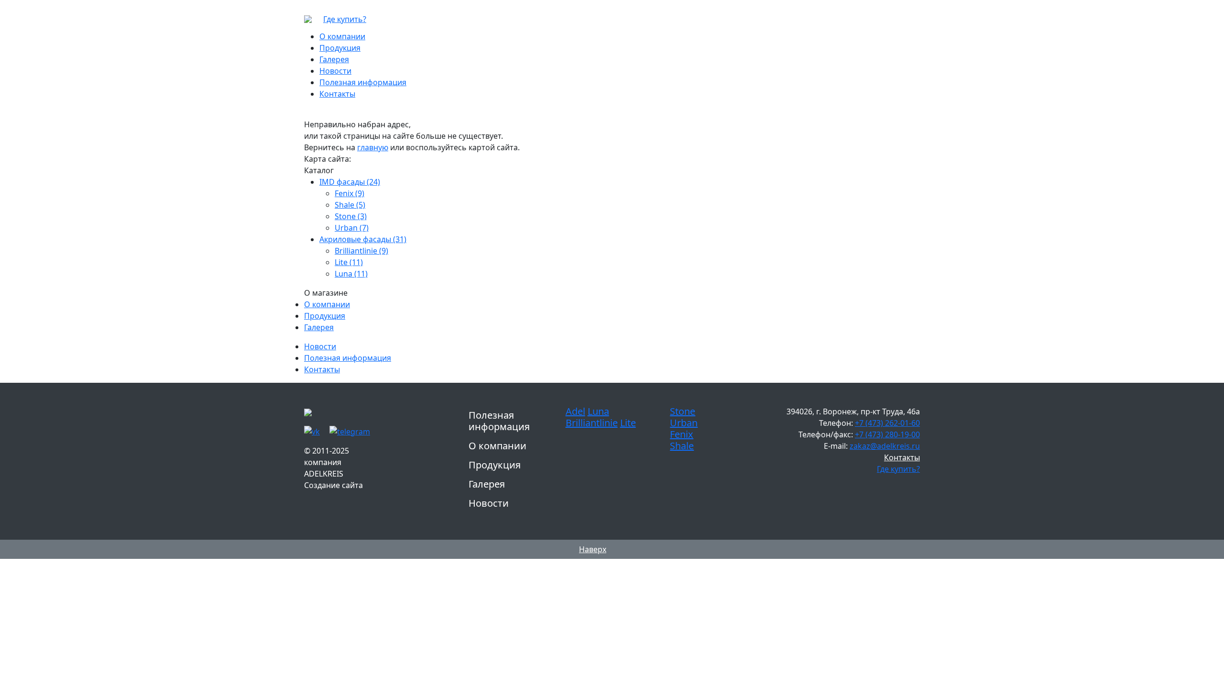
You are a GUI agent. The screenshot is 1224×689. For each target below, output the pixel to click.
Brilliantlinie (592, 422)
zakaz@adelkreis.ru (885, 446)
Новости (320, 346)
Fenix (681, 434)
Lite (628, 422)
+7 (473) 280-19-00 (887, 434)
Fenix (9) (349, 193)
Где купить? (344, 19)
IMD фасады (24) (349, 182)
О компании (327, 304)
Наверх (592, 549)
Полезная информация (347, 358)
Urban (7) (352, 227)
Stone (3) (351, 216)
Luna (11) (351, 273)
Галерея (319, 327)
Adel (575, 411)
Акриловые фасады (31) (362, 239)
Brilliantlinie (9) (361, 250)
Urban (684, 422)
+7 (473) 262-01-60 (887, 423)
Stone (682, 411)
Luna (598, 411)
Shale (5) (350, 205)
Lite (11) (349, 262)
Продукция (324, 316)
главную (372, 147)
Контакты (322, 369)
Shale (682, 445)
